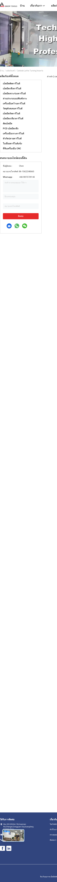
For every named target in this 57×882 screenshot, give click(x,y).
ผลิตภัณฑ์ (10, 71)
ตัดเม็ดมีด (7, 123)
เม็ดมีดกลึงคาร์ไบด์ (12, 88)
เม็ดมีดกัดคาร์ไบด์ (11, 113)
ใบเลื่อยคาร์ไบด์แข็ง (12, 143)
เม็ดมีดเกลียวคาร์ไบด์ (13, 118)
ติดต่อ (21, 216)
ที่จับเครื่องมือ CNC (12, 148)
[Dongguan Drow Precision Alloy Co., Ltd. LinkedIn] (8, 848)
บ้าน (2, 71)
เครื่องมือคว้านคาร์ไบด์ (14, 103)
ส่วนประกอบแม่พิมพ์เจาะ (15, 98)
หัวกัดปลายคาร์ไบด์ (12, 138)
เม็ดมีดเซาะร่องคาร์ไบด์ (14, 93)
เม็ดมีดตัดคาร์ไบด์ (11, 83)
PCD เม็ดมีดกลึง (10, 128)
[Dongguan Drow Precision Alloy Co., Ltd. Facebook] (2, 848)
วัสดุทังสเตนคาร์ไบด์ (12, 108)
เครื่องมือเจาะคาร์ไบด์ (13, 133)
